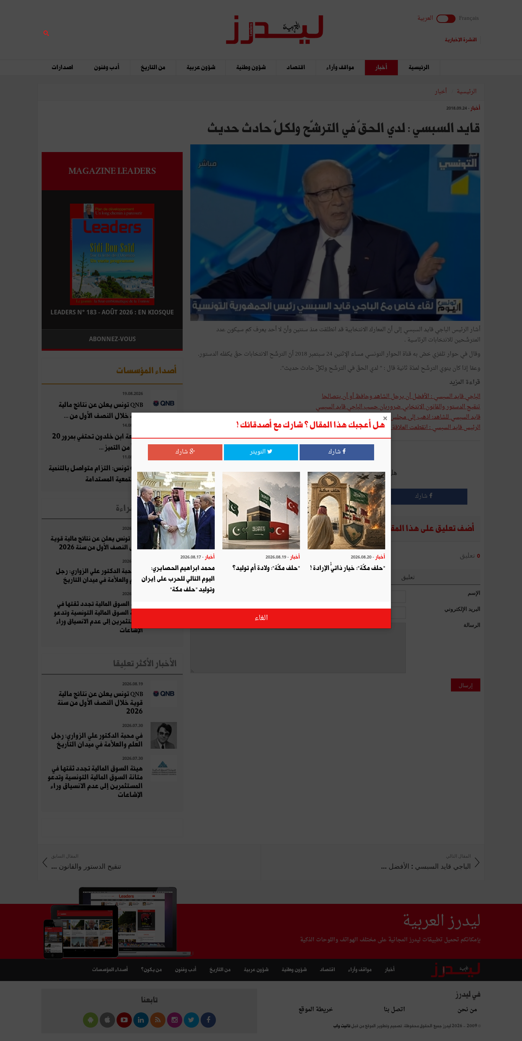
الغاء (261, 618)
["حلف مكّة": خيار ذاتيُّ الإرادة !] (346, 511)
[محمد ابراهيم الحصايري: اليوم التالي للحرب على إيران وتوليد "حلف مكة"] (176, 511)
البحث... (178, 25)
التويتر (258, 452)
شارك (335, 452)
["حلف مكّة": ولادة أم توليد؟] (261, 511)
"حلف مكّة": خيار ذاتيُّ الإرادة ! (347, 568)
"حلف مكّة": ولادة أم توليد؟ (266, 568)
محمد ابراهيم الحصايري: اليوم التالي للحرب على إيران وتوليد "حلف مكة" (178, 579)
